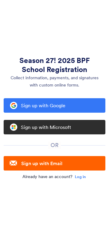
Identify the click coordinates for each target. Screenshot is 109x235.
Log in (80, 176)
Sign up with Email (41, 163)
